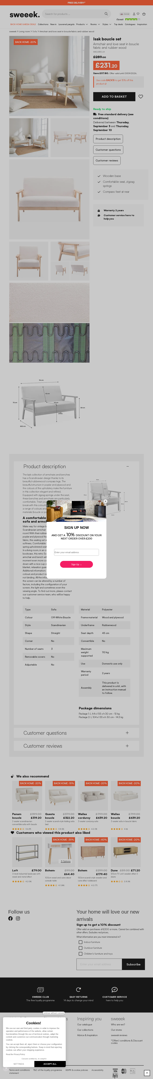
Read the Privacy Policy (15, 1054)
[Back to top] (147, 1073)
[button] (6, 1068)
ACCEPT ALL (50, 1064)
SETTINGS (18, 1064)
